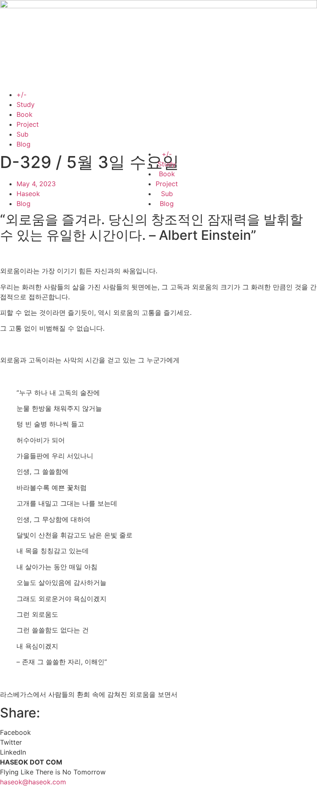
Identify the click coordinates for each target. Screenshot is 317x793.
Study (26, 104)
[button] (158, 732)
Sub (22, 134)
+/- (21, 94)
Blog (24, 144)
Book (25, 114)
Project (28, 124)
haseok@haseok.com (33, 782)
